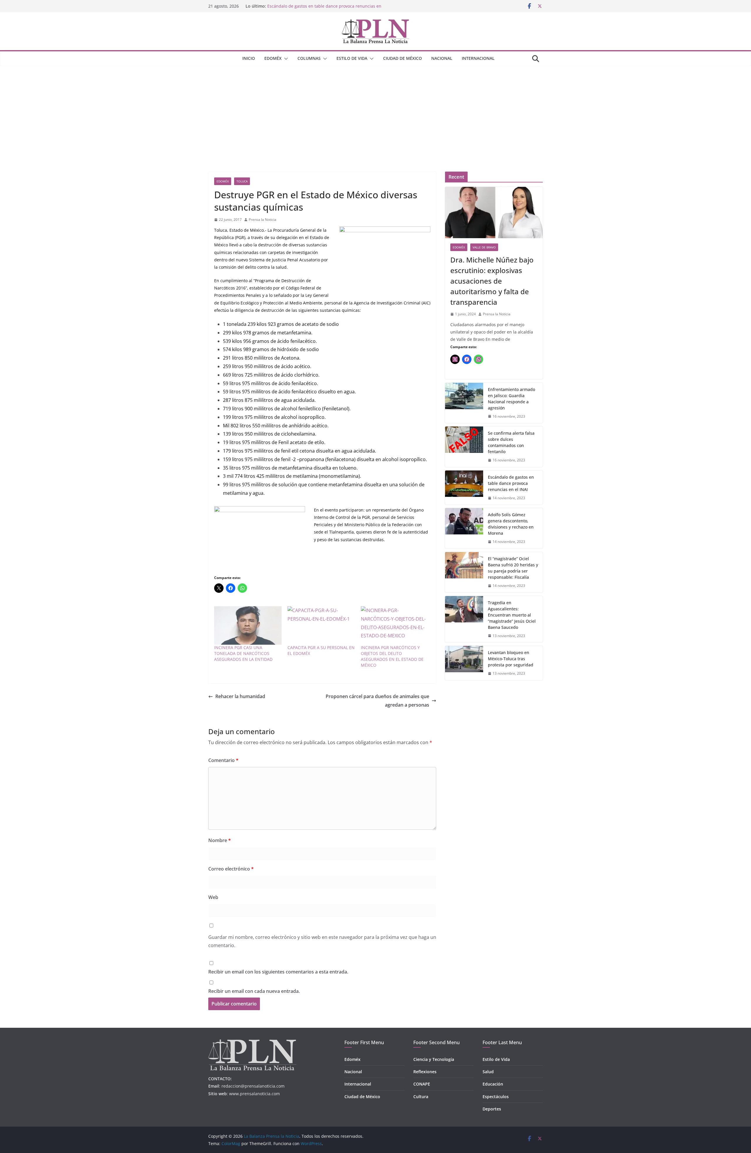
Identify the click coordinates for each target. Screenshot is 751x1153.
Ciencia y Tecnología (433, 1059)
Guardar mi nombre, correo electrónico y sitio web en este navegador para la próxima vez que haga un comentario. (322, 941)
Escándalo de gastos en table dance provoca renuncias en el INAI (511, 483)
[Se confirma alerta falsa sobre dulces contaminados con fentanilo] (464, 446)
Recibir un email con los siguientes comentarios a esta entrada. (278, 972)
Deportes (492, 1109)
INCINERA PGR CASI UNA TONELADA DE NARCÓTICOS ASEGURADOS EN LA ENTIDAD (243, 653)
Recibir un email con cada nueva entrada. (254, 991)
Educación (493, 1084)
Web (213, 897)
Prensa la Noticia (262, 219)
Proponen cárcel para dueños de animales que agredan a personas (377, 700)
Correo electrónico (231, 869)
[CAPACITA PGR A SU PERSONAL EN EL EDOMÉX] (321, 625)
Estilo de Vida (351, 58)
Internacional (478, 58)
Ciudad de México (402, 58)
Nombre (219, 840)
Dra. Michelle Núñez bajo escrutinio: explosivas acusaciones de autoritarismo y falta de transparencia (492, 281)
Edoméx (273, 58)
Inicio (248, 58)
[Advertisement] (375, 110)
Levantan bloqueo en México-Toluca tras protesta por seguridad (510, 659)
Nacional (441, 58)
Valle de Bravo (484, 247)
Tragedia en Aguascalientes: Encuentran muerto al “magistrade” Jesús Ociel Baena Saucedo (512, 615)
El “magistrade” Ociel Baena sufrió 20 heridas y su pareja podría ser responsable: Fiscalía (513, 568)
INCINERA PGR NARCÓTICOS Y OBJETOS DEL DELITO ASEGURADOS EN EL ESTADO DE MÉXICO (392, 656)
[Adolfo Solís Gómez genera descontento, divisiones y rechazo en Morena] (464, 528)
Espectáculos (496, 1096)
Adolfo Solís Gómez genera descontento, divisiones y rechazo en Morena (511, 524)
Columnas (309, 58)
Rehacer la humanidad (240, 696)
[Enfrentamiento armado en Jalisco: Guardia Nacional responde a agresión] (464, 403)
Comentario (223, 760)
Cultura (420, 1096)
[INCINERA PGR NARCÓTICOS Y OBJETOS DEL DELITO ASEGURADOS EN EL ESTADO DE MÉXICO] (394, 625)
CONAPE (421, 1084)
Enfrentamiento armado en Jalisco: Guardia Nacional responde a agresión (511, 399)
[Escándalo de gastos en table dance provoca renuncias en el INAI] (464, 487)
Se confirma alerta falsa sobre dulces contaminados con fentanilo (511, 442)
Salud (488, 1071)
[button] (285, 58)
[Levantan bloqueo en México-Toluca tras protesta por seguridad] (464, 663)
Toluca (242, 181)
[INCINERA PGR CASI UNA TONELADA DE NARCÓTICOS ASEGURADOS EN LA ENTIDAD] (248, 625)
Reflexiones (425, 1071)
